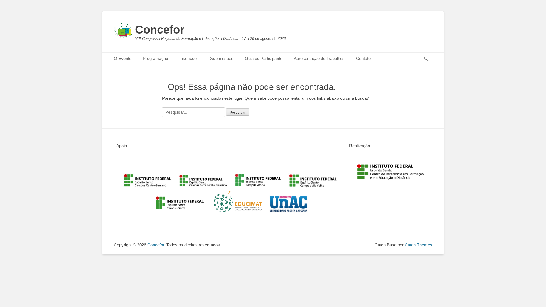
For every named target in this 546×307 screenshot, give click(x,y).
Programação (155, 58)
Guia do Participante (263, 58)
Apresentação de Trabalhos (319, 58)
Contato (363, 58)
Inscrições (189, 58)
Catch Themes (418, 244)
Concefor (160, 29)
